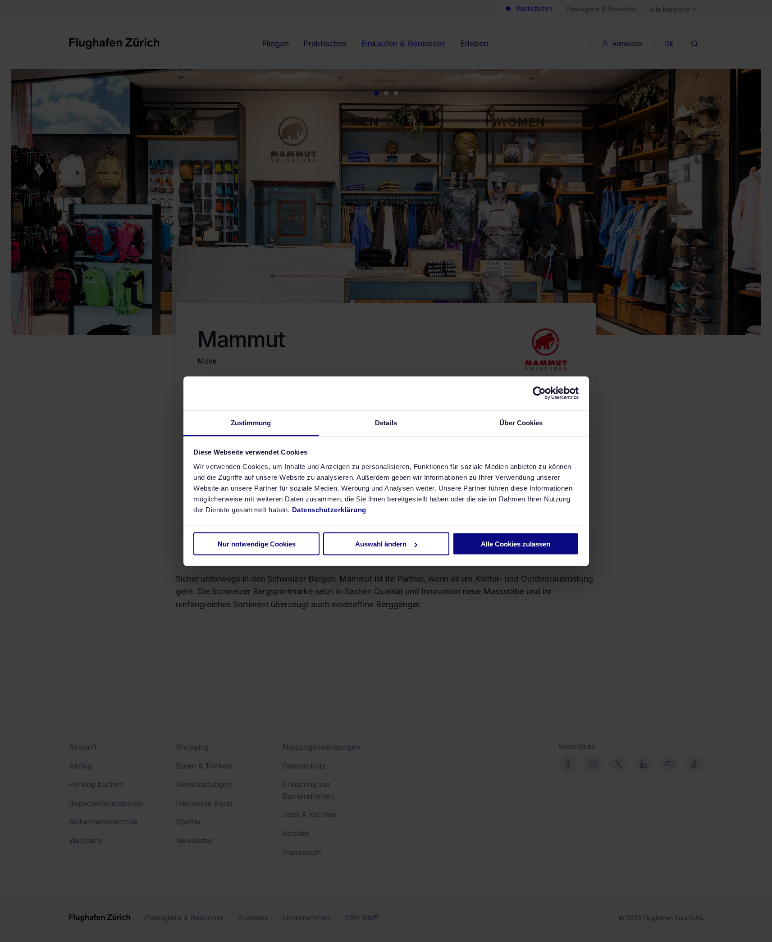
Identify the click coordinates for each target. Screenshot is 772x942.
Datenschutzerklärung (329, 509)
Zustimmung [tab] (251, 422)
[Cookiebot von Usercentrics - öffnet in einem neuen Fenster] (539, 393)
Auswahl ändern (381, 544)
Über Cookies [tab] (521, 422)
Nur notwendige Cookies (257, 544)
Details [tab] (386, 422)
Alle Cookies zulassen (515, 544)
